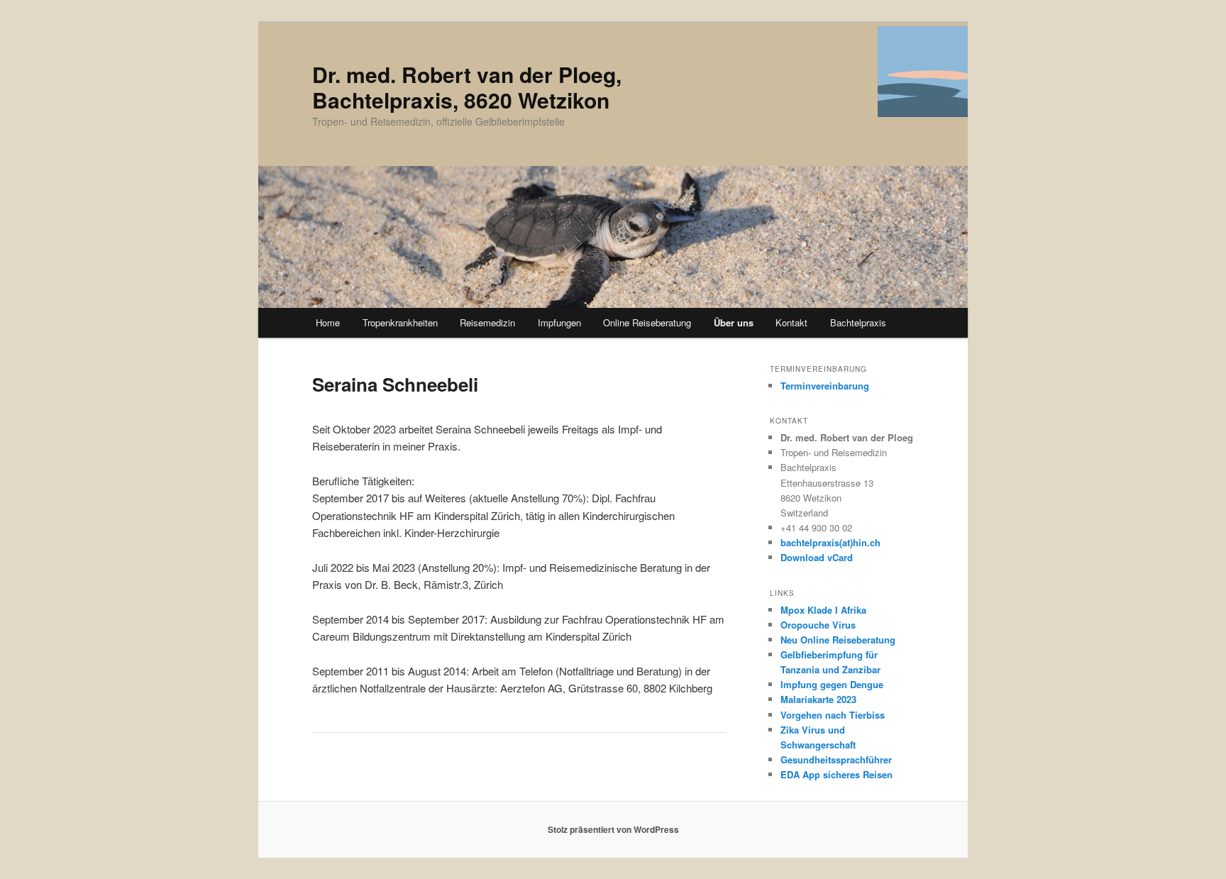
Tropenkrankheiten (400, 322)
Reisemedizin (487, 322)
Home (328, 322)
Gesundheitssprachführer (836, 759)
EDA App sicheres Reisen (836, 774)
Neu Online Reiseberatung (837, 639)
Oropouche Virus (818, 624)
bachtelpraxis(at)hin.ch (830, 542)
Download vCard (816, 557)
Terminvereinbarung (824, 385)
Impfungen (559, 322)
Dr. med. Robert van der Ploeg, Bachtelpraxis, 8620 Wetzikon (467, 87)
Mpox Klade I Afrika (823, 610)
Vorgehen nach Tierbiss (832, 715)
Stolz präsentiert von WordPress (613, 829)
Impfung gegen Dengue (831, 684)
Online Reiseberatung (647, 322)
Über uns (733, 322)
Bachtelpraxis (858, 322)
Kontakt (791, 322)
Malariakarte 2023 (818, 699)
